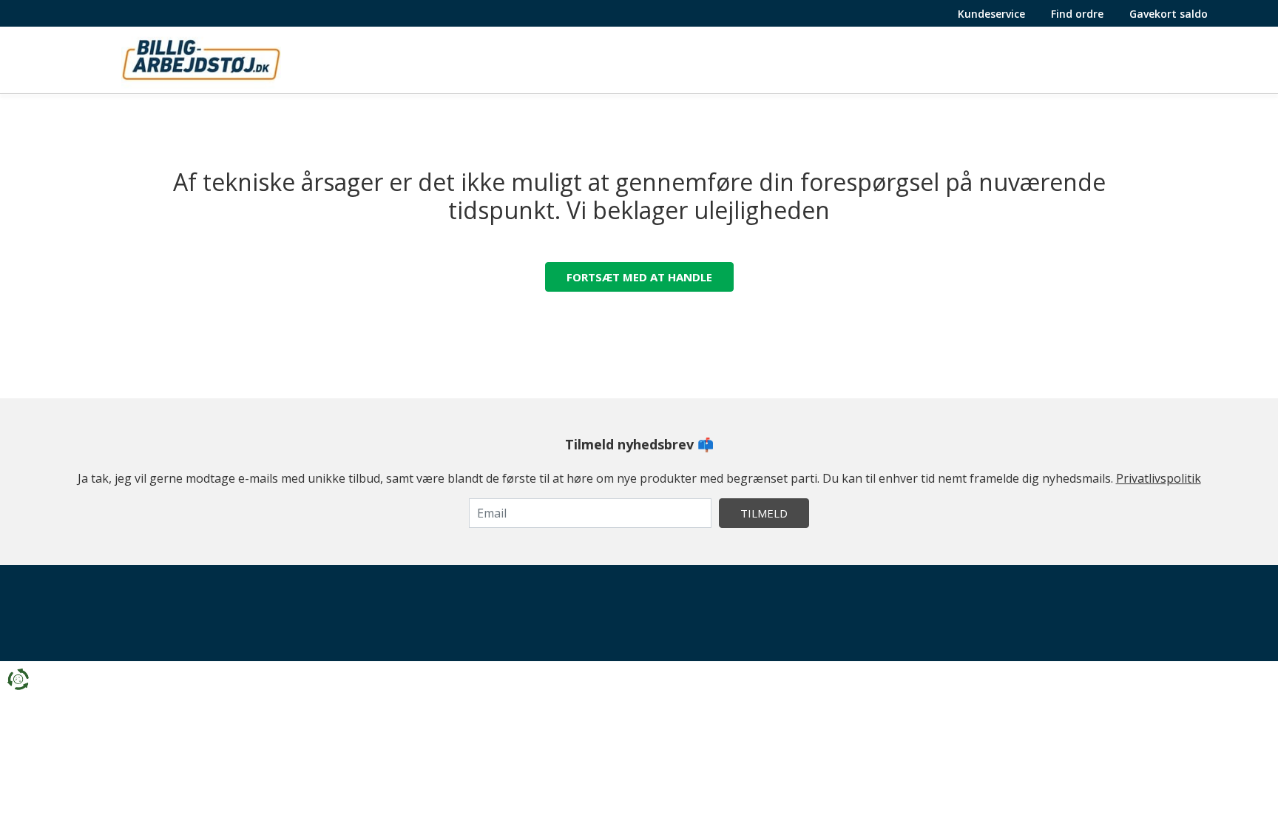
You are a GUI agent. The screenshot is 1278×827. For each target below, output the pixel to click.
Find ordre (1077, 14)
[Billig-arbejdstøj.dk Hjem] (201, 58)
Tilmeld (764, 513)
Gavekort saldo (1168, 14)
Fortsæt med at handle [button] (639, 276)
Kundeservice (991, 14)
